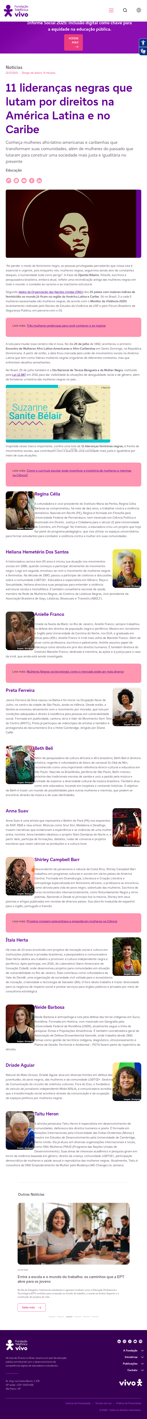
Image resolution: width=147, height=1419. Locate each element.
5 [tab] (90, 449)
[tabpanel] (73, 414)
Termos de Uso (103, 1403)
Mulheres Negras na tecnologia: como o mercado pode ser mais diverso (75, 672)
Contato (132, 1370)
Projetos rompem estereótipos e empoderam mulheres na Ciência (72, 921)
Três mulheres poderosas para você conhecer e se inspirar (66, 326)
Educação (14, 170)
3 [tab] (73, 449)
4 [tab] (82, 449)
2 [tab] (65, 449)
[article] (73, 716)
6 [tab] (95, 1316)
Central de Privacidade (78, 1403)
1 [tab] (56, 449)
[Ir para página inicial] (16, 10)
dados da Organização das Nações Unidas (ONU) (51, 292)
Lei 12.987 (19, 375)
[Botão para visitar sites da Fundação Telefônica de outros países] (138, 10)
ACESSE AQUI (73, 40)
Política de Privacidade (128, 1403)
